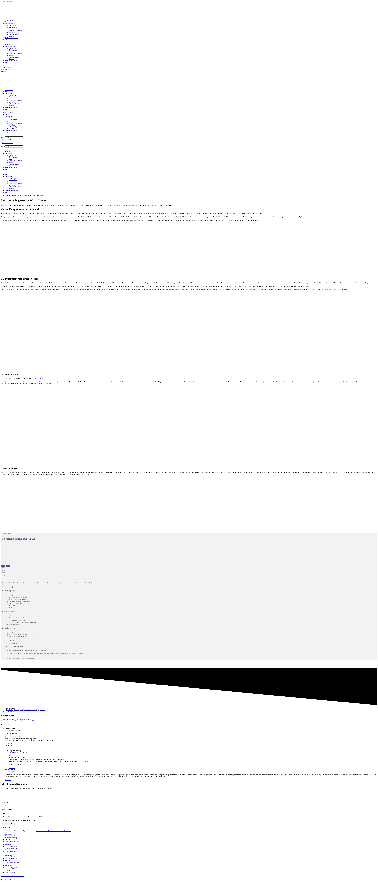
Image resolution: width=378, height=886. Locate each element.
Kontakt (7, 839)
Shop (6, 39)
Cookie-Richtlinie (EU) (12, 841)
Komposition (13, 27)
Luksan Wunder (39, 378)
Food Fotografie (10, 23)
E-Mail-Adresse (6, 809)
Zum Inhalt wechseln (7, 1)
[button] (189, 66)
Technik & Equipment (15, 31)
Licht (10, 29)
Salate (20, 195)
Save (3, 566)
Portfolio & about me (11, 38)
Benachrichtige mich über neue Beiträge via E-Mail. (19, 820)
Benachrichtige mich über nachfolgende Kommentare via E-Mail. (23, 817)
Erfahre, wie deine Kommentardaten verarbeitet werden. (53, 831)
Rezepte (11, 36)
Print (8, 566)
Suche (3, 67)
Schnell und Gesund (29, 195)
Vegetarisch (39, 195)
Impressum (8, 834)
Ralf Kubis (8, 769)
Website (3, 813)
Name (3, 806)
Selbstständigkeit (14, 34)
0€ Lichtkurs (9, 20)
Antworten (8, 749)
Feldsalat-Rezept (257, 289)
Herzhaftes (8, 195)
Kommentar (5, 802)
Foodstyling (12, 25)
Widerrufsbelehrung (11, 838)
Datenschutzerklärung (11, 836)
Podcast (7, 22)
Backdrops (12, 32)
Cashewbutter (190, 289)
